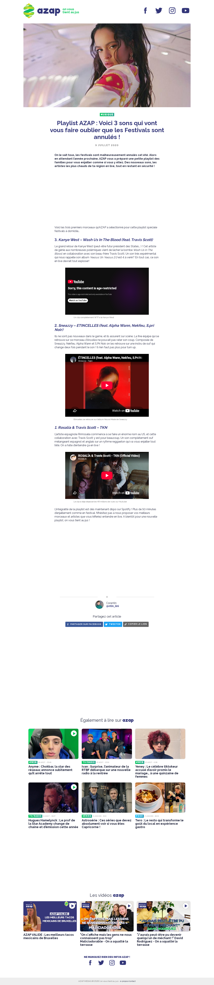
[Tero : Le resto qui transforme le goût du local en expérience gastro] (160, 798)
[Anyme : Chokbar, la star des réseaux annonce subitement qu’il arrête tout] (53, 744)
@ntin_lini (112, 606)
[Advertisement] (107, 196)
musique (107, 114)
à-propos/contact (128, 981)
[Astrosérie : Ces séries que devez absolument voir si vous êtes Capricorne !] (107, 798)
